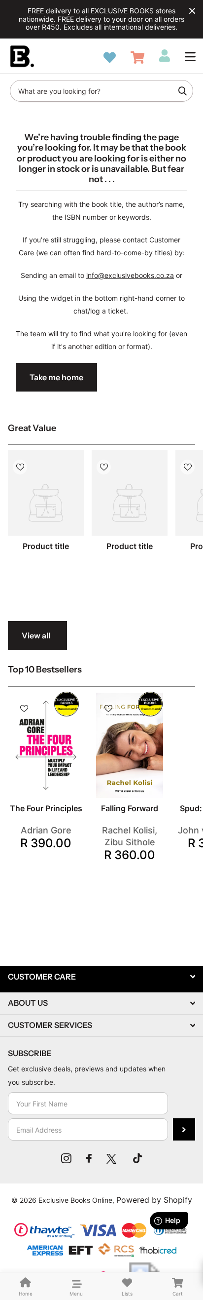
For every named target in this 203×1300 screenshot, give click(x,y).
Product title (46, 546)
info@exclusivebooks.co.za (130, 275)
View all (36, 635)
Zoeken (182, 91)
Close (192, 11)
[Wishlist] (109, 57)
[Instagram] (66, 1158)
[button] (190, 56)
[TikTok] (137, 1158)
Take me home (56, 377)
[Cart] (137, 57)
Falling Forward (129, 808)
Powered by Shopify (154, 1200)
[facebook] (89, 1158)
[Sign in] (164, 55)
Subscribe (184, 1129)
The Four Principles (46, 808)
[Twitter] (112, 1158)
